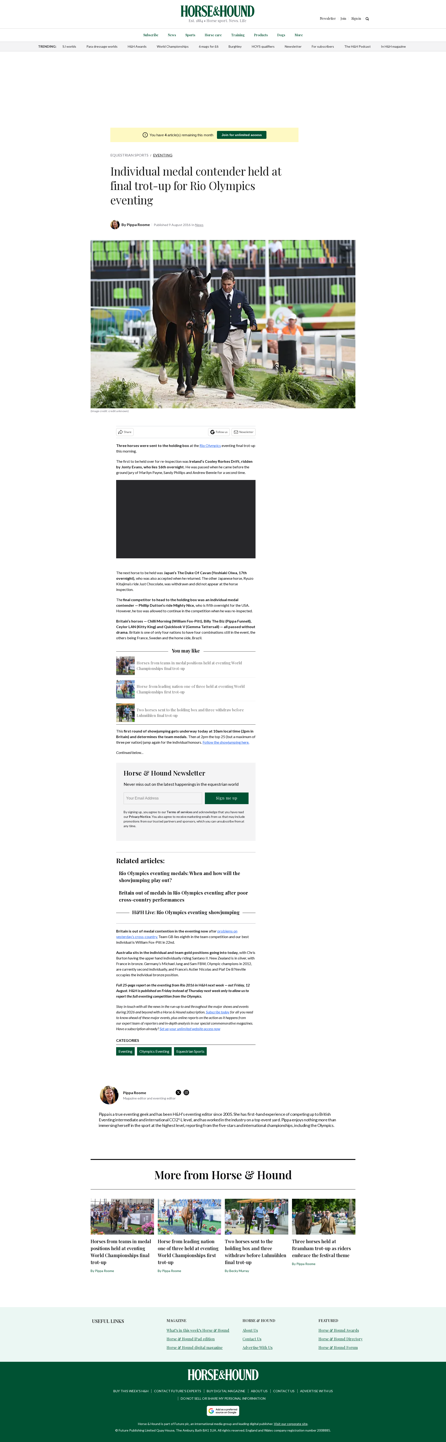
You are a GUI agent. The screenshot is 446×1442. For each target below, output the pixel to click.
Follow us (222, 432)
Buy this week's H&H (130, 1391)
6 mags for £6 (208, 46)
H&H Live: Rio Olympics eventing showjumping (186, 912)
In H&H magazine (393, 46)
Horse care (213, 35)
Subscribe (150, 35)
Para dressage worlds (102, 46)
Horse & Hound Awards (338, 1330)
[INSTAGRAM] (187, 1092)
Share (127, 432)
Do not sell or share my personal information (223, 1398)
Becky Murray (239, 1271)
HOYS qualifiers (263, 46)
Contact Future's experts (177, 1391)
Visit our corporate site (291, 1424)
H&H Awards (137, 46)
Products (261, 35)
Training (238, 35)
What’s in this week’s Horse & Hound (198, 1330)
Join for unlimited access (242, 135)
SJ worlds (69, 46)
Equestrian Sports (129, 155)
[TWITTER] (180, 1092)
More (299, 35)
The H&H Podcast (357, 46)
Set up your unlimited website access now (190, 1028)
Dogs (281, 35)
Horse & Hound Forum (338, 1347)
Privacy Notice (140, 817)
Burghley (235, 46)
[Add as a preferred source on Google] (223, 1411)
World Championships (173, 46)
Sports (190, 35)
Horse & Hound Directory (340, 1338)
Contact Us (252, 1338)
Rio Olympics (210, 445)
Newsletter (293, 46)
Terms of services (180, 812)
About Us (250, 1330)
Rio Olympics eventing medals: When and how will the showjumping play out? (179, 876)
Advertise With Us (257, 1347)
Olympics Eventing (154, 1051)
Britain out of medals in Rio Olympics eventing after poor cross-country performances (183, 896)
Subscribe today (218, 1012)
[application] (186, 519)
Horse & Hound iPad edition (191, 1338)
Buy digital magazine (226, 1391)
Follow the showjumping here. (226, 742)
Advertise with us (316, 1391)
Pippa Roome (138, 224)
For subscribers (323, 46)
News (172, 35)
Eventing (162, 155)
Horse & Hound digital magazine (195, 1347)
